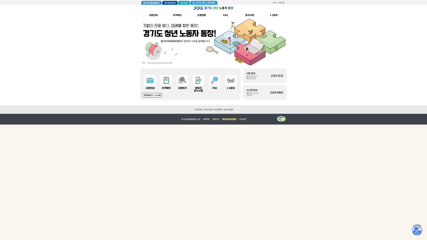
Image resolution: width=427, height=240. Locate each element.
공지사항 (249, 15)
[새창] (281, 119)
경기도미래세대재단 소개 (190, 119)
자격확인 (177, 15)
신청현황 (201, 15)
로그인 (275, 2)
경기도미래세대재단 (151, 3)
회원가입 (281, 2)
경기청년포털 (170, 3)
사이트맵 (242, 119)
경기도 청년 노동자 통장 (205, 3)
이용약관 (206, 119)
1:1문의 (274, 15)
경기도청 (184, 3)
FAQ (225, 15)
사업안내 (153, 15)
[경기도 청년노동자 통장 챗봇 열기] (417, 230)
